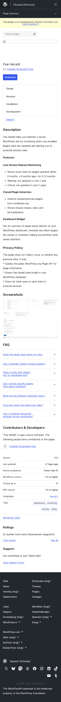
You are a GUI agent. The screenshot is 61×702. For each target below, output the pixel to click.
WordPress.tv (12, 622)
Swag (36, 622)
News (6, 586)
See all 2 (54, 496)
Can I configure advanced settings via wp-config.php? (18, 415)
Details (9, 88)
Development (13, 111)
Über (5, 581)
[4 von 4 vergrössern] (54, 322)
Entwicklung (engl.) (13, 616)
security (45, 509)
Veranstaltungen (40, 611)
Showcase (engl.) (41, 581)
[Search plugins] (34, 34)
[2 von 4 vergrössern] (54, 303)
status (54, 509)
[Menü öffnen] (56, 4)
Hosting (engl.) (11, 591)
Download (10, 77)
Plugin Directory (11, 13)
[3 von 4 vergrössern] (25, 316)
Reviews (10, 96)
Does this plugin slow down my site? (23, 354)
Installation (12, 104)
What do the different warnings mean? (24, 395)
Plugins (36, 591)
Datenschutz (10, 596)
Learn (6, 606)
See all (54, 540)
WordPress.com (13, 632)
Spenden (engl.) (42, 616)
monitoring (52, 503)
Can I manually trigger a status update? (24, 364)
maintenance (39, 503)
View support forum (13, 562)
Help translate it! (31, 24)
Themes (36, 586)
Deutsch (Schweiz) (20, 661)
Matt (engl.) (11, 637)
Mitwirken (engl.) (41, 606)
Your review (9, 540)
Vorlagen (36, 596)
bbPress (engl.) (13, 642)
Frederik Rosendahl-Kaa (20, 69)
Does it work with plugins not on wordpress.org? (16, 374)
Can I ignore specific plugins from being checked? (18, 385)
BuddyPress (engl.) (15, 647)
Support (10, 119)
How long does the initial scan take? (23, 405)
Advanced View (11, 517)
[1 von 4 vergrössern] (25, 303)
